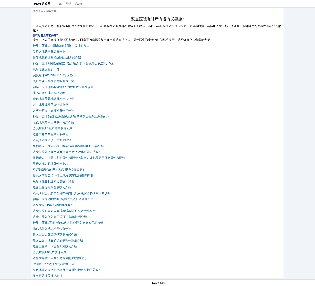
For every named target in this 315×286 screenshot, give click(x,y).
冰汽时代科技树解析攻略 (49, 93)
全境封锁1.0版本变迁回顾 (49, 252)
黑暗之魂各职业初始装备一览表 (53, 181)
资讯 (68, 3)
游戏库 (79, 3)
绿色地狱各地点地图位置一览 (52, 228)
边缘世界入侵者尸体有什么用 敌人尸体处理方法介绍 (67, 152)
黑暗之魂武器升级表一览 (49, 51)
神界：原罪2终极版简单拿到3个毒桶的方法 (61, 46)
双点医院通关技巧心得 (47, 276)
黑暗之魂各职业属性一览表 (50, 164)
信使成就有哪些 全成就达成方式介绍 (57, 57)
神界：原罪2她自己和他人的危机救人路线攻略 (63, 87)
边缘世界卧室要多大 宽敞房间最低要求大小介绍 (64, 211)
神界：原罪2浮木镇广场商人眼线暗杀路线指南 (63, 199)
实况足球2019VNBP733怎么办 (53, 75)
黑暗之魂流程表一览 (46, 69)
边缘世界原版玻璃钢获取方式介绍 (55, 234)
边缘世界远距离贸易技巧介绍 (52, 187)
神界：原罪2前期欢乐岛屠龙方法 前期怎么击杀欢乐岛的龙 (71, 116)
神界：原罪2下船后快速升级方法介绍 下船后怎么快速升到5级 (73, 63)
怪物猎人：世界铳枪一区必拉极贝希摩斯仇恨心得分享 (68, 146)
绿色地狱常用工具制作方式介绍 (53, 122)
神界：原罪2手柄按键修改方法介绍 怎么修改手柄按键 (68, 223)
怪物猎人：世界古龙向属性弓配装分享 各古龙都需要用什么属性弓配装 (79, 158)
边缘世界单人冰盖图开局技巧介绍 (55, 246)
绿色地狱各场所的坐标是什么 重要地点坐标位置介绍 (67, 270)
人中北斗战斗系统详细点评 (50, 105)
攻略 (60, 3)
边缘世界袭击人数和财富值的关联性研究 (59, 258)
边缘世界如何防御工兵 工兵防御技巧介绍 (60, 217)
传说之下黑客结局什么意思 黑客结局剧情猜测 (63, 175)
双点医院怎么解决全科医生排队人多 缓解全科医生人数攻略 (71, 193)
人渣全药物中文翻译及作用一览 (53, 110)
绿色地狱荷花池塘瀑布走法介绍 (53, 99)
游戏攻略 (51, 11)
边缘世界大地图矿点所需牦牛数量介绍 (58, 240)
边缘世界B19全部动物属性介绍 (53, 205)
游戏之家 (38, 11)
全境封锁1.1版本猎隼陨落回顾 (52, 128)
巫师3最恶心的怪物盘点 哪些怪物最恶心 (59, 169)
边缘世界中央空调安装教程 (50, 134)
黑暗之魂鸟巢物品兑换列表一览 (53, 81)
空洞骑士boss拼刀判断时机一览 (54, 264)
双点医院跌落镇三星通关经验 (52, 140)
